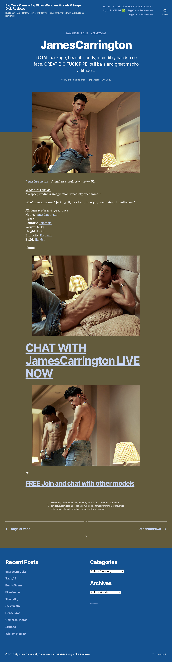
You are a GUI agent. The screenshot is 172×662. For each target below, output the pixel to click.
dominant (114, 502)
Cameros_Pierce (16, 620)
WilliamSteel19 (15, 633)
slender (83, 509)
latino (115, 505)
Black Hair (72, 33)
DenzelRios (12, 613)
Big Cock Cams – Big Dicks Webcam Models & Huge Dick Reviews (52, 654)
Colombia (45, 223)
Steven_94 (12, 606)
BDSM (54, 502)
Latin (84, 33)
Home (106, 6)
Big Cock (62, 502)
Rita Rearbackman (76, 79)
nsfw (58, 509)
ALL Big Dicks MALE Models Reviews (133, 6)
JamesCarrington (37, 181)
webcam (101, 509)
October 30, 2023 (102, 79)
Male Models (98, 33)
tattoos (91, 509)
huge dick (89, 505)
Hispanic (46, 235)
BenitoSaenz (13, 585)
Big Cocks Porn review (140, 10)
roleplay (75, 509)
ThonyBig (11, 599)
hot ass (79, 505)
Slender (40, 240)
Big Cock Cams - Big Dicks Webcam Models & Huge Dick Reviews (43, 7)
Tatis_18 (10, 578)
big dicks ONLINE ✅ (114, 10)
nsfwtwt (66, 509)
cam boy (82, 502)
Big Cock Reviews (92, 603)
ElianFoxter (12, 592)
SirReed (10, 627)
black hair (72, 502)
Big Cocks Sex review (141, 14)
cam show (93, 502)
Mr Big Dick (96, 603)
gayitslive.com (58, 505)
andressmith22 (15, 571)
